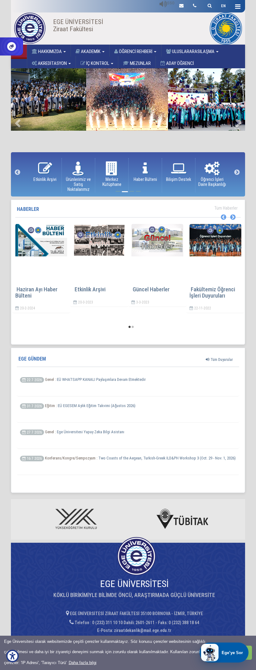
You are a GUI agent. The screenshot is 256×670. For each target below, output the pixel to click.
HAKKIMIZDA (50, 51)
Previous (17, 172)
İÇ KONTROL (97, 63)
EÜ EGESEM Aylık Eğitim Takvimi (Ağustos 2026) (96, 405)
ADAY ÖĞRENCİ (179, 63)
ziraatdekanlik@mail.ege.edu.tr (142, 630)
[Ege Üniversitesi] (208, 5)
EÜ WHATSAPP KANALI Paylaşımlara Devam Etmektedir (101, 379)
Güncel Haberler (151, 289)
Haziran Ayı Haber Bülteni (36, 292)
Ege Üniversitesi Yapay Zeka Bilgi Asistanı (90, 432)
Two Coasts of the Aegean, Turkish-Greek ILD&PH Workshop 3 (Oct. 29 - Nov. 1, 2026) (167, 458)
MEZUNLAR (140, 63)
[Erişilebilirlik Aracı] (12, 656)
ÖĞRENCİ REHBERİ (135, 51)
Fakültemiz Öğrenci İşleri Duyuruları (212, 292)
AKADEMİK (90, 51)
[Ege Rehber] (194, 5)
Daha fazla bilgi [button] (82, 662)
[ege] (181, 5)
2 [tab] (133, 327)
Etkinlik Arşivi (90, 289)
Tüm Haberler (225, 208)
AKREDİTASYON (52, 63)
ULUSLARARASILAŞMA (193, 51)
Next (237, 172)
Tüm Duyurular (221, 359)
